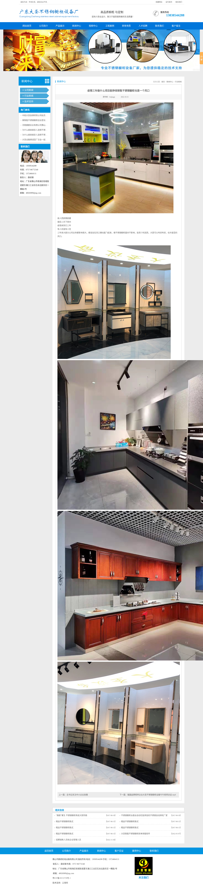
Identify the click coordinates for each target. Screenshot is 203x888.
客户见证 (119, 851)
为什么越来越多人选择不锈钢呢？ (36, 130)
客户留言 (176, 26)
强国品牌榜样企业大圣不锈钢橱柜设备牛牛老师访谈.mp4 (151, 795)
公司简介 (43, 26)
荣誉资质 (126, 26)
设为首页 (169, 2)
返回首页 (48, 851)
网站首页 (27, 26)
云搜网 (65, 883)
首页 (163, 82)
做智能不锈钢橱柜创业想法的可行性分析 (39, 120)
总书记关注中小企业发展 (77, 795)
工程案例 (109, 26)
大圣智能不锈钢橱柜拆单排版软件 (135, 834)
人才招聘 (143, 26)
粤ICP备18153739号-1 (61, 878)
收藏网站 (159, 2)
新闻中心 (76, 26)
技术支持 (28, 101)
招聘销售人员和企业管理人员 (68, 840)
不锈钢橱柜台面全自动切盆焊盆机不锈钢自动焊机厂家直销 (144, 816)
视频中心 (93, 26)
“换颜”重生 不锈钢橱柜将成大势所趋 (71, 815)
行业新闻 (28, 96)
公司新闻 (28, 90)
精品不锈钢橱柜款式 (64, 821)
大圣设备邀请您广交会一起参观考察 (37, 140)
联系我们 (179, 2)
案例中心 (136, 851)
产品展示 (60, 26)
